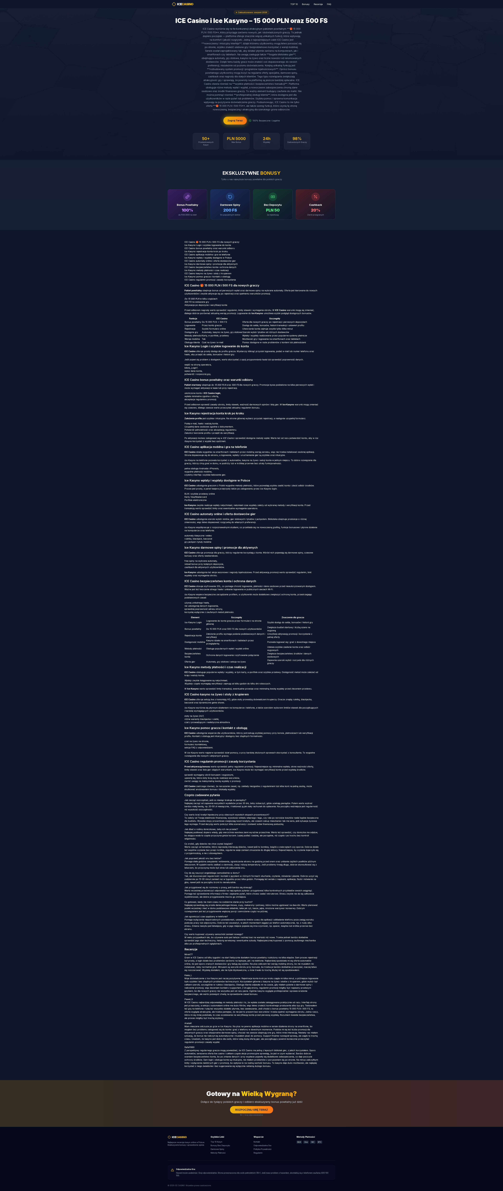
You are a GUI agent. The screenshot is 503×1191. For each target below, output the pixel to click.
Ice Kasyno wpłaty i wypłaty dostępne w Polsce (208, 257)
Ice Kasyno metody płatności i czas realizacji (206, 270)
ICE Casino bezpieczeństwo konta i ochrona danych (210, 267)
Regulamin (258, 1153)
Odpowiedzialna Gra (262, 1145)
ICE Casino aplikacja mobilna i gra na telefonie (207, 254)
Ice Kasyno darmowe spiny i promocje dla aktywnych (211, 264)
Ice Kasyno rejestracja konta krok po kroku (206, 251)
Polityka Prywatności (262, 1149)
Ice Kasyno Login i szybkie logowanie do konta (207, 245)
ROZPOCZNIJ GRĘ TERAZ (251, 1109)
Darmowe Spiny (217, 1149)
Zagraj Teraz (235, 120)
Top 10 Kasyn (216, 1142)
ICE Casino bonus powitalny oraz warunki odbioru (209, 248)
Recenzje (318, 4)
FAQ (329, 4)
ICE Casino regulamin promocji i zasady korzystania (210, 279)
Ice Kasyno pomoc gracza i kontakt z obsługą (207, 276)
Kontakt (257, 1142)
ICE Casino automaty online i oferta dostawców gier (210, 261)
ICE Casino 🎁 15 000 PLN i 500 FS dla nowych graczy (211, 242)
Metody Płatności (218, 1153)
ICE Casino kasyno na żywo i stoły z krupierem (207, 273)
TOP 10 (294, 4)
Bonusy (306, 4)
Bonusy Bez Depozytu (220, 1145)
